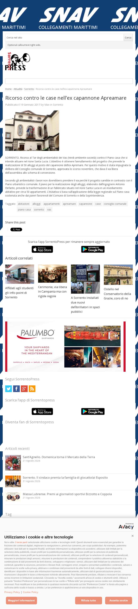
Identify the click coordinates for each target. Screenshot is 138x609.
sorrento (39, 209)
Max (47, 104)
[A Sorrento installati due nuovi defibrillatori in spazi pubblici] (85, 279)
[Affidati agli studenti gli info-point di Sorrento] (19, 274)
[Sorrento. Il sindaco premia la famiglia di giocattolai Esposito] (13, 486)
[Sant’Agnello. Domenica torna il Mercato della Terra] (13, 469)
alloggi (36, 203)
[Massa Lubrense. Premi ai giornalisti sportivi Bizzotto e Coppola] (13, 500)
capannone (85, 203)
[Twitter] (8, 388)
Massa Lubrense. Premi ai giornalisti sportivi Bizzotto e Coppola (67, 494)
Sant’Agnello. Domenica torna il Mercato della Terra (59, 457)
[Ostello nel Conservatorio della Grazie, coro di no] (118, 275)
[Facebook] (16, 388)
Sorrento (29, 89)
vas (49, 209)
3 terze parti (21, 542)
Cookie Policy (30, 592)
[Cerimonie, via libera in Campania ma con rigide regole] (52, 274)
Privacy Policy (12, 592)
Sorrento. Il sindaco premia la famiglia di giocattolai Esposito (65, 477)
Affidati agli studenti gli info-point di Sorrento (19, 292)
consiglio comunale (115, 203)
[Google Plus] (24, 388)
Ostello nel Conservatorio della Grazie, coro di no (117, 293)
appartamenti (52, 203)
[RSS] (32, 388)
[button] (133, 536)
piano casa (24, 209)
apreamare (69, 203)
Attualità (18, 89)
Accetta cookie (118, 600)
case (98, 203)
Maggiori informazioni (21, 600)
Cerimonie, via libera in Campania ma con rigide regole (52, 291)
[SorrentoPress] (69, 61)
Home (8, 89)
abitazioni (23, 203)
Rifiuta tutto (88, 600)
